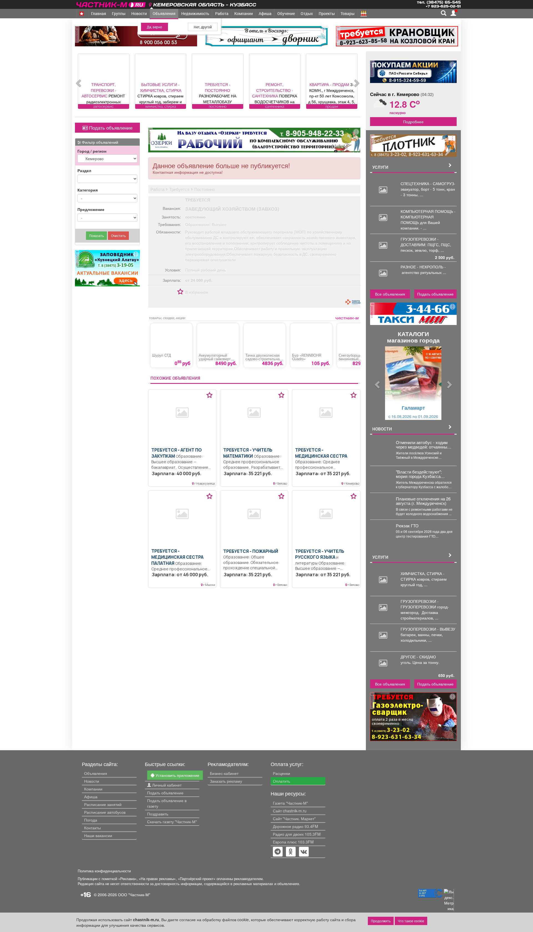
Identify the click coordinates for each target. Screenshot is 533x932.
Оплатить (281, 781)
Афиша (265, 13)
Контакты (92, 827)
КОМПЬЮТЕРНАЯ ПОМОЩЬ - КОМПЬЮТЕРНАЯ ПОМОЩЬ (428, 216)
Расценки (281, 773)
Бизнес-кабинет (224, 773)
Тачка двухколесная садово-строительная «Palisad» (263, 359)
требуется (197, 200)
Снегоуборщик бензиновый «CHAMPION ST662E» (357, 359)
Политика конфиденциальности (104, 870)
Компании (243, 13)
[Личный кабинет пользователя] (453, 13)
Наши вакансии (98, 835)
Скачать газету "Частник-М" (172, 821)
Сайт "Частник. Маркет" (294, 818)
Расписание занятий (103, 804)
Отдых (307, 13)
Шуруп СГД (161, 355)
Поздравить (157, 814)
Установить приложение (176, 775)
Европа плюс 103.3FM (293, 842)
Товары (348, 13)
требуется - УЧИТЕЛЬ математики (247, 453)
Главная (98, 13)
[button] (376, 383)
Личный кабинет (166, 785)
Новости (139, 13)
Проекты (327, 13)
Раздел (84, 170)
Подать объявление (110, 127)
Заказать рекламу (226, 781)
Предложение (90, 209)
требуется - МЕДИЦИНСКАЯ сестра (321, 453)
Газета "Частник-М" (290, 803)
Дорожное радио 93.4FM (295, 826)
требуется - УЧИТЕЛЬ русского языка (319, 554)
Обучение (286, 13)
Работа (221, 13)
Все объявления (390, 294)
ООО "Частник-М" (134, 894)
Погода (90, 820)
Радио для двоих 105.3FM (297, 834)
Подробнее (413, 121)
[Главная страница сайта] (111, 3)
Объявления (164, 13)
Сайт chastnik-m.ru (289, 810)
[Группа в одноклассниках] (278, 852)
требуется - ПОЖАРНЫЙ (250, 551)
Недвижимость (195, 13)
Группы (118, 13)
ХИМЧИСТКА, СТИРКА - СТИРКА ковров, (422, 576)
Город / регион (91, 151)
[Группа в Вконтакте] (304, 852)
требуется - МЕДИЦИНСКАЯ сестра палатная (177, 557)
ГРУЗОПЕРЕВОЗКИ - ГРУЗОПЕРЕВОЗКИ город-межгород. (425, 606)
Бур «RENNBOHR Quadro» (306, 357)
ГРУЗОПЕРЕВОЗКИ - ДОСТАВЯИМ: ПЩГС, (421, 241)
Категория (87, 190)
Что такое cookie (411, 920)
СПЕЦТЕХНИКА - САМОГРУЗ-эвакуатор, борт (428, 186)
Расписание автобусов (104, 812)
